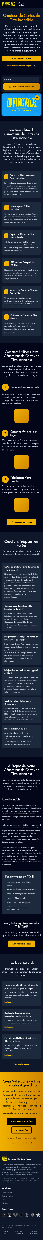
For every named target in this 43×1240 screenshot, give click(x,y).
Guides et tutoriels (5, 1232)
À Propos (5, 1203)
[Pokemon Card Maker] (9, 1215)
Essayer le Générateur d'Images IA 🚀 (21, 65)
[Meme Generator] (32, 1215)
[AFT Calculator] (38, 1215)
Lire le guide (9, 1002)
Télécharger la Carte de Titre (23, 86)
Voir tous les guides (21, 1064)
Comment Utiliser (7, 1196)
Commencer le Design (21, 943)
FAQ (3, 1200)
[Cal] (21, 1215)
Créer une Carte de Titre (21, 58)
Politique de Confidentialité (18, 1232)
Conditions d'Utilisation (34, 1232)
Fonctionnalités (7, 1193)
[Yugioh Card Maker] (4, 1215)
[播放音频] (37, 97)
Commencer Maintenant (22, 522)
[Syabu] (15, 1215)
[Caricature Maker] (27, 1215)
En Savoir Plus (22, 1130)
